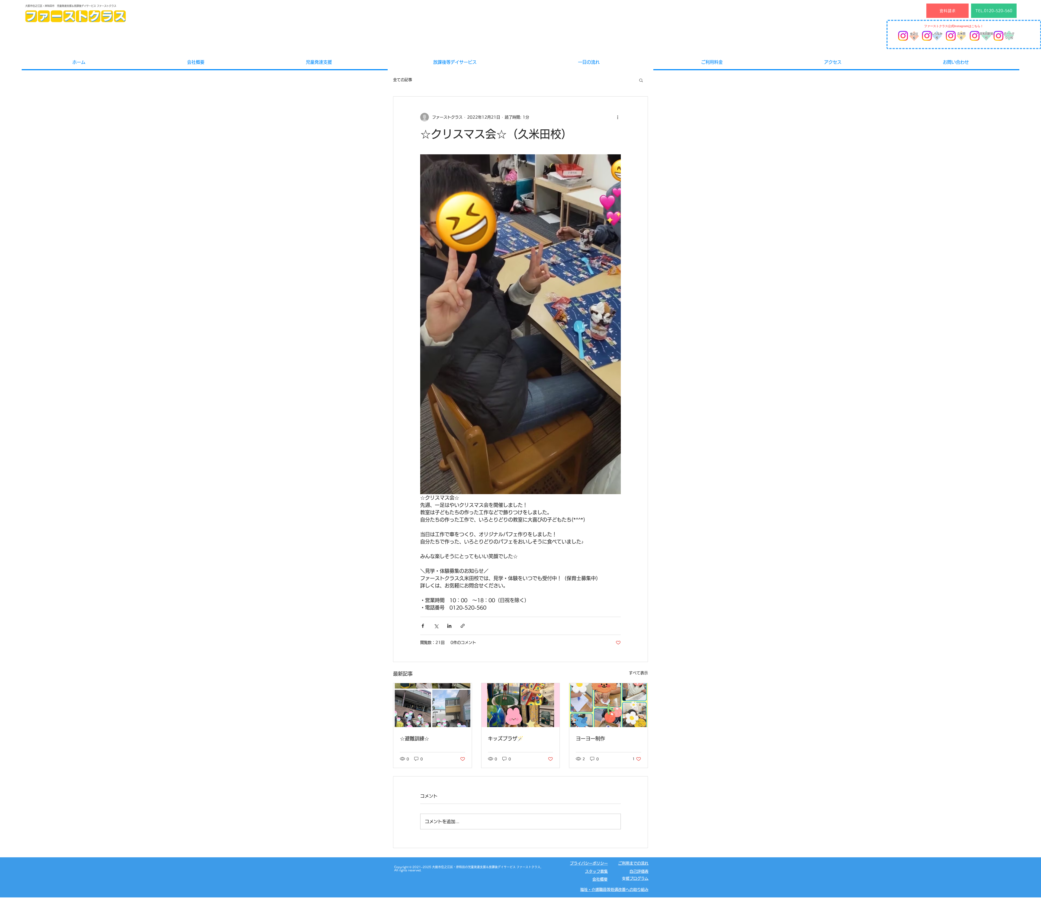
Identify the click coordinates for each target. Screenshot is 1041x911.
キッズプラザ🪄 (505, 738)
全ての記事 (402, 80)
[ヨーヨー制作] (608, 705)
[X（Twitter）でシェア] (436, 625)
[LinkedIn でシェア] (449, 625)
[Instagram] (903, 35)
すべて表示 (638, 673)
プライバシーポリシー (589, 863)
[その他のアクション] (617, 117)
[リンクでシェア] (462, 625)
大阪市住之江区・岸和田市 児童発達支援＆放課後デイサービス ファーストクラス (70, 6)
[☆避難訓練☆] (432, 705)
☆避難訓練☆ (414, 738)
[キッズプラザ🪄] (520, 705)
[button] (641, 80)
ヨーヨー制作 (590, 738)
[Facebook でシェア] (422, 625)
